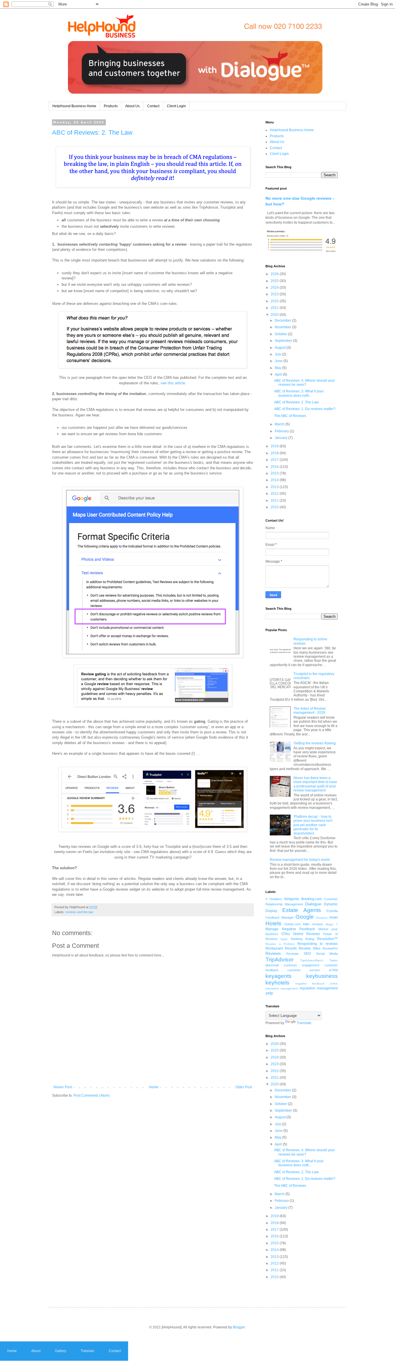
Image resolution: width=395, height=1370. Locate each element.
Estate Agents (301, 910)
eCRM (333, 970)
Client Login (176, 106)
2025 (275, 281)
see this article (172, 383)
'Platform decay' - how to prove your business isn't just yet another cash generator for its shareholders (313, 825)
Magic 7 (332, 924)
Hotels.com (292, 924)
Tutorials (87, 1351)
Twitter (333, 960)
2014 (275, 480)
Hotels (273, 923)
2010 (275, 507)
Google (305, 917)
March (280, 424)
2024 (275, 288)
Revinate (292, 953)
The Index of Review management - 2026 (310, 711)
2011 (275, 500)
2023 (275, 294)
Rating (309, 939)
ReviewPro (330, 948)
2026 (275, 274)
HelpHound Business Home (74, 106)
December (283, 320)
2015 (275, 473)
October (281, 334)
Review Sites (309, 948)
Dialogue (313, 904)
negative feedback (309, 983)
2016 (275, 467)
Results (291, 948)
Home (153, 1087)
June (279, 361)
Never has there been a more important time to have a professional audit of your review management (315, 784)
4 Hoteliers (273, 899)
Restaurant (274, 948)
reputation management (319, 988)
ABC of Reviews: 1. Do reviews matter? (304, 409)
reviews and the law (79, 912)
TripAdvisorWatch (311, 960)
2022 (275, 301)
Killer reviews (313, 924)
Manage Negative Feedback (290, 929)
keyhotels (277, 983)
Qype (284, 939)
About (35, 1351)
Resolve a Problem (280, 944)
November (283, 327)
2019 (275, 446)
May (278, 368)
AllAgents (291, 899)
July (278, 354)
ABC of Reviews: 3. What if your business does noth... (299, 393)
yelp (269, 993)
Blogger (239, 1327)
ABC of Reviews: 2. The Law (92, 132)
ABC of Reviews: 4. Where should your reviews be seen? (304, 383)
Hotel (333, 917)
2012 (275, 494)
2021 (275, 308)
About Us (132, 106)
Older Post (243, 1087)
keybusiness (322, 976)
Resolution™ (327, 939)
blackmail (271, 965)
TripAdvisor (279, 959)
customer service (303, 970)
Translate (304, 1023)
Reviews (273, 953)
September (284, 341)
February (282, 431)
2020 (275, 315)
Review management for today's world (300, 860)
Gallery (60, 1351)
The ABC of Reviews (290, 416)
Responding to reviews (318, 944)
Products (111, 106)
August (281, 348)
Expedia (332, 911)
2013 (275, 487)
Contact (153, 106)
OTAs (285, 934)
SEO (307, 954)
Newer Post (62, 1087)
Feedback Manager (279, 917)
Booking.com (311, 899)
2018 (275, 453)
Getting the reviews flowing (315, 743)
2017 (275, 460)
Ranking (296, 939)
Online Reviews (306, 934)
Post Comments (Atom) (91, 1095)
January (281, 438)
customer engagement (302, 965)
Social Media (327, 953)
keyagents (278, 976)
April (279, 374)
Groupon (322, 917)
